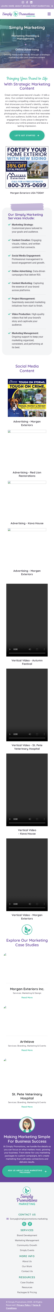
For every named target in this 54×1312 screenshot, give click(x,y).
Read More (27, 997)
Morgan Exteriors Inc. (27, 989)
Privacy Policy (24, 1305)
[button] (49, 14)
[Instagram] (23, 2)
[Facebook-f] (27, 2)
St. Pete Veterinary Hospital (27, 1096)
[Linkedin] (31, 2)
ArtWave (27, 1042)
